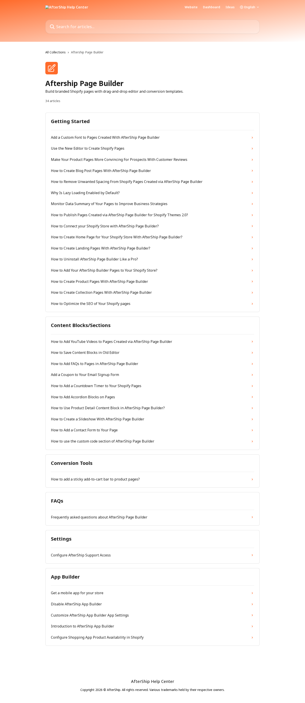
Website (191, 7)
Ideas (230, 7)
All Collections (55, 52)
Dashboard (211, 7)
